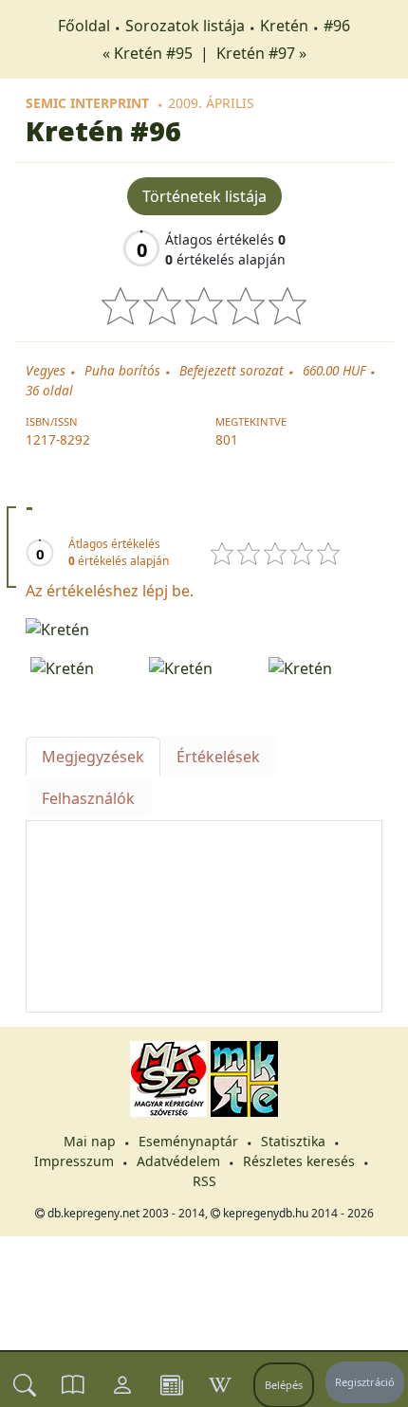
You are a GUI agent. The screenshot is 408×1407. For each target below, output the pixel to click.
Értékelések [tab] (218, 756)
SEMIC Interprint (87, 103)
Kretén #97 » (261, 53)
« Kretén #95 (149, 53)
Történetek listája (204, 196)
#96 (337, 25)
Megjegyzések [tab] (93, 756)
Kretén (284, 25)
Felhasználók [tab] (88, 798)
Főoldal (84, 25)
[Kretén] (204, 627)
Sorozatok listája (185, 25)
